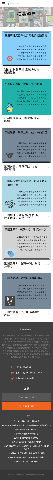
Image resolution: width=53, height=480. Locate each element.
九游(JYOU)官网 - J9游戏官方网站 (26, 442)
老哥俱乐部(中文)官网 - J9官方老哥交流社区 (26, 457)
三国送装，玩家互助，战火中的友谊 (21, 168)
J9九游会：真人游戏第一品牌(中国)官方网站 (26, 453)
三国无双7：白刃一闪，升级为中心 (22, 265)
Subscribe (26, 406)
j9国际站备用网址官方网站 (13, 425)
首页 (13, 20)
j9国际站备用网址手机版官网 (26, 429)
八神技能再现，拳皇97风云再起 (21, 119)
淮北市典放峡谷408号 (24, 378)
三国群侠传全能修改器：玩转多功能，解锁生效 (21, 216)
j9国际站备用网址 (37, 475)
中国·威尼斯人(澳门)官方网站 (26, 461)
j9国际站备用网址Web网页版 (26, 433)
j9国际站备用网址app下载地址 (25, 438)
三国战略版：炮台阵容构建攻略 (21, 313)
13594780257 (23, 367)
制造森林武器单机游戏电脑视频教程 (21, 71)
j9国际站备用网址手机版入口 (39, 425)
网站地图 (35, 421)
